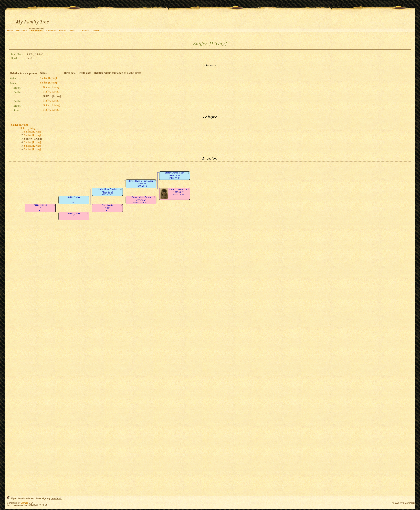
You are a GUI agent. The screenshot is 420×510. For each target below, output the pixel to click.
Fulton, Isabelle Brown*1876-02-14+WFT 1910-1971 (141, 200)
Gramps (24, 503)
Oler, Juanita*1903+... (107, 208)
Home (10, 30)
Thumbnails (84, 30)
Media (72, 30)
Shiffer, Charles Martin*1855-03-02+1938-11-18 (174, 175)
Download (97, 30)
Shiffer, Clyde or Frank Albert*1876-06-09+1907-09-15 (141, 183)
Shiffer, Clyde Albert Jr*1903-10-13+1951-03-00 (107, 191)
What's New (21, 30)
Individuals (36, 30)
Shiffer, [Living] (48, 78)
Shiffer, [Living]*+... (40, 208)
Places (62, 30)
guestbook (56, 498)
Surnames (51, 30)
